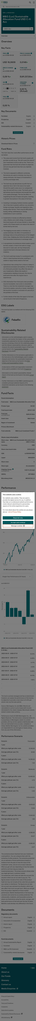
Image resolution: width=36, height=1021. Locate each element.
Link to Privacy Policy (14, 512)
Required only (18, 518)
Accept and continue (18, 522)
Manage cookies (16, 526)
